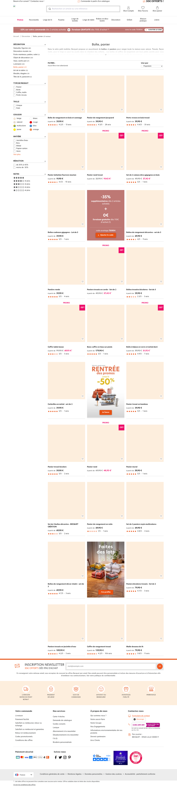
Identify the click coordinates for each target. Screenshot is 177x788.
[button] (23, 775)
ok (160, 666)
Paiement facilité (22, 719)
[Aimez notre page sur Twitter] (60, 759)
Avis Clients (95, 740)
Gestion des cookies (113, 774)
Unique (19, 105)
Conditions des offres (24, 740)
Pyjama (61, 20)
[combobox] (83, 9)
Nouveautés (34, 20)
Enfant (129, 20)
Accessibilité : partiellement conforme (140, 774)
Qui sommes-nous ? (98, 716)
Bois (18, 143)
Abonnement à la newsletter (64, 731)
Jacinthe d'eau (22, 140)
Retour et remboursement (25, 733)
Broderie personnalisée (62, 742)
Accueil (16, 36)
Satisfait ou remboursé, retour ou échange (28, 724)
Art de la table (19, 70)
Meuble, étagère (20, 74)
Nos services (59, 711)
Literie (156, 20)
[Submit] (49, 8)
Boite (18, 90)
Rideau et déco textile (102, 20)
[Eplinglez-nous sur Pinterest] (69, 759)
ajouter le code (155, 30)
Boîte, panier (18, 67)
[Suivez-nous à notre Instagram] (65, 759)
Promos (20, 20)
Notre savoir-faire (97, 719)
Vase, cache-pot (19, 61)
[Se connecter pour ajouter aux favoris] (82, 110)
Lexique (56, 728)
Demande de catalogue (62, 720)
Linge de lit (47, 20)
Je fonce (105, 412)
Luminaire (17, 64)
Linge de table (88, 20)
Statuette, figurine (20, 48)
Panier (18, 87)
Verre (18, 151)
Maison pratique (143, 20)
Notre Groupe (95, 723)
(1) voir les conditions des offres (24, 785)
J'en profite (106, 592)
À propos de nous (98, 711)
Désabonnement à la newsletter (66, 735)
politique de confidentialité (104, 676)
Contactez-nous (136, 711)
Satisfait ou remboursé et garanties (29, 729)
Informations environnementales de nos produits (106, 732)
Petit (18, 108)
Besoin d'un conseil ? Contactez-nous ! (28, 1)
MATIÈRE (17, 137)
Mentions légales (75, 774)
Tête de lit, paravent (21, 77)
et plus (27, 181)
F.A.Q (55, 739)
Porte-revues (21, 95)
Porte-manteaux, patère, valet (25, 55)
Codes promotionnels (24, 737)
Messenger (140, 719)
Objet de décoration (21, 58)
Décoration (115, 20)
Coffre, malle (21, 92)
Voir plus (16, 154)
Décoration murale (20, 51)
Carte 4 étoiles (59, 717)
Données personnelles (93, 774)
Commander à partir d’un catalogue (95, 1)
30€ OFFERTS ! (155, 1)
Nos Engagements (97, 727)
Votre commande (23, 711)
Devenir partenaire (97, 737)
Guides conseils (59, 724)
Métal (18, 146)
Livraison (19, 716)
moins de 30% (22, 167)
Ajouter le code (106, 235)
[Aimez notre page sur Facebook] (56, 759)
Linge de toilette (74, 20)
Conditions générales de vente (52, 774)
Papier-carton (21, 148)
